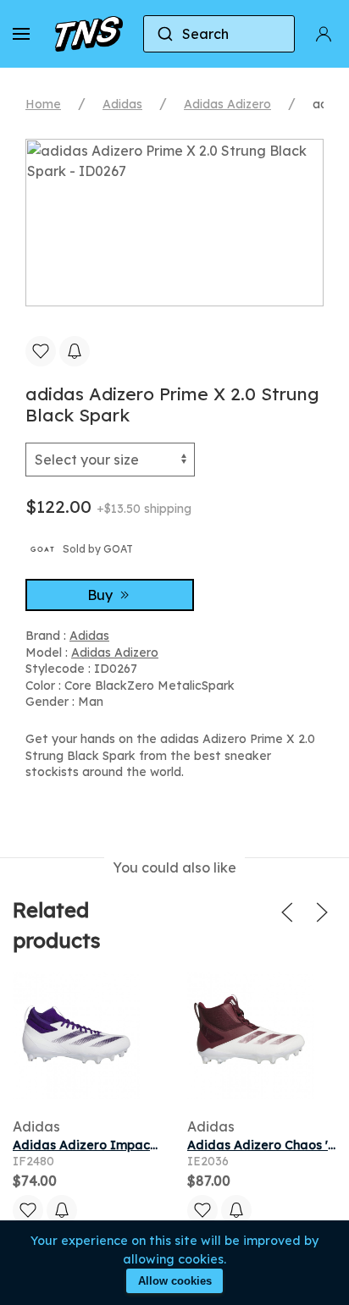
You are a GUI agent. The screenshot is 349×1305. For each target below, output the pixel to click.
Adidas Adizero (227, 104)
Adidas (122, 104)
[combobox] (219, 33)
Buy (101, 594)
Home (43, 104)
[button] (21, 34)
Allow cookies (175, 1281)
